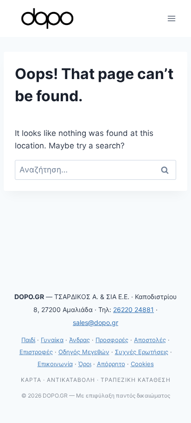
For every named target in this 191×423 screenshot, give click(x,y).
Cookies (142, 364)
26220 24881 (133, 309)
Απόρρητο (111, 364)
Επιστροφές (36, 352)
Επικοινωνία (55, 364)
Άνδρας (79, 339)
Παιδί (28, 339)
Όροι (84, 364)
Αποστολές (150, 339)
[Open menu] (171, 18)
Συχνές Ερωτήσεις (141, 352)
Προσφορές (112, 339)
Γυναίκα (52, 339)
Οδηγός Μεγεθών (83, 352)
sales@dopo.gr (95, 322)
